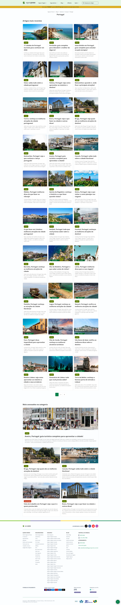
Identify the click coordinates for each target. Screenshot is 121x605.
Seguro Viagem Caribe (51, 555)
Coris (36, 538)
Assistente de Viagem (70, 555)
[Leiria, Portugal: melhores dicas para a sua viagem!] (86, 253)
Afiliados (24, 540)
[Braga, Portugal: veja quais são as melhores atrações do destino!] (86, 105)
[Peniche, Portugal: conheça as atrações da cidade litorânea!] (35, 291)
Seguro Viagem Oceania (52, 569)
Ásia (67, 547)
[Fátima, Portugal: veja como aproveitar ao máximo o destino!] (60, 69)
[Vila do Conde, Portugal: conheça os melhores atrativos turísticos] (60, 327)
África (67, 545)
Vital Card (37, 551)
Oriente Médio (69, 551)
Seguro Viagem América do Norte (54, 540)
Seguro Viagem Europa (52, 536)
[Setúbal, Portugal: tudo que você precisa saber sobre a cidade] (60, 216)
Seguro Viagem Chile (51, 553)
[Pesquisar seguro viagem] (118, 602)
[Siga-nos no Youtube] (93, 526)
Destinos (68, 536)
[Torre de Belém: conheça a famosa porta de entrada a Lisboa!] (86, 364)
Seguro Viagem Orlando (52, 544)
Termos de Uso (26, 544)
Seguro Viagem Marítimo (52, 573)
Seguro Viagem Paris (51, 545)
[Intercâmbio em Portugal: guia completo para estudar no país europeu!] (86, 32)
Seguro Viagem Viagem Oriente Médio (55, 571)
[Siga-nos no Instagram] (96, 526)
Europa (67, 538)
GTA (36, 547)
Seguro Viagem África (51, 562)
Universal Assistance (39, 544)
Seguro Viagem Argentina (52, 551)
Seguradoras (53, 3)
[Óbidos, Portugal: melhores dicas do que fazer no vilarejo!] (35, 179)
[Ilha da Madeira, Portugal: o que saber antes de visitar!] (60, 253)
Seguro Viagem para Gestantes (53, 577)
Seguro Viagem (42, 3)
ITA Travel (37, 542)
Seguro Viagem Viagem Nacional (54, 567)
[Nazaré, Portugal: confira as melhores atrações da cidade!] (86, 291)
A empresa (25, 536)
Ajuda (76, 3)
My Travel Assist (38, 549)
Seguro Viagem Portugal (52, 547)
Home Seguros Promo (27, 534)
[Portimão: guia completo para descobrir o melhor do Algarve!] (60, 32)
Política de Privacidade (27, 542)
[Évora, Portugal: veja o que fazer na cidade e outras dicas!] (60, 105)
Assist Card (37, 540)
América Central (69, 544)
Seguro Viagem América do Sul (53, 556)
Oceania (68, 549)
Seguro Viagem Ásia (51, 564)
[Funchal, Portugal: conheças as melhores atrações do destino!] (86, 216)
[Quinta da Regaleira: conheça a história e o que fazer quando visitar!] (60, 179)
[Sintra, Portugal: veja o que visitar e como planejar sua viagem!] (86, 179)
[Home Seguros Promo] (29, 3)
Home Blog (68, 534)
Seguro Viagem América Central (53, 558)
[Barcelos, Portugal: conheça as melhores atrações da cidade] (35, 253)
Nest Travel (37, 558)
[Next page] (64, 394)
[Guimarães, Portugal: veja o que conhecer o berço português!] (35, 143)
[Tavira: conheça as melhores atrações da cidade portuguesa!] (35, 105)
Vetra (36, 564)
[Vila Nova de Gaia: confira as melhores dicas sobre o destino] (86, 327)
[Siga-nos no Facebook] (89, 526)
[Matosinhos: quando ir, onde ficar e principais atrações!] (86, 69)
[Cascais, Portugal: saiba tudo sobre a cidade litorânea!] (86, 143)
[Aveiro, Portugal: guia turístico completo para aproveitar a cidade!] (60, 143)
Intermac (37, 560)
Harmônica (37, 555)
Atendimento (25, 538)
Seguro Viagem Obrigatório (53, 575)
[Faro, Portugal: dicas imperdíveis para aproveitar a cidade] (35, 327)
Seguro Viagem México (52, 560)
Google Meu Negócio (27, 547)
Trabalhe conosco (26, 545)
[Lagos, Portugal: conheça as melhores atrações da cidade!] (60, 291)
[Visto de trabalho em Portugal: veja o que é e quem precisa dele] (41, 491)
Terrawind (37, 562)
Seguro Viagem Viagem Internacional (55, 566)
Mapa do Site (69, 558)
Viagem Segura (69, 556)
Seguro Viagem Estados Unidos (53, 538)
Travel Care (37, 556)
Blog (62, 3)
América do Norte (70, 540)
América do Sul (69, 542)
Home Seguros (50, 534)
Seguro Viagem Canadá (52, 542)
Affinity (36, 545)
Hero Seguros (38, 553)
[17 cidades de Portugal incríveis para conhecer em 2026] (35, 32)
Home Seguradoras (39, 534)
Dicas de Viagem (69, 553)
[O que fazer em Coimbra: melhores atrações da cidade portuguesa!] (35, 216)
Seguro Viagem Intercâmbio (53, 578)
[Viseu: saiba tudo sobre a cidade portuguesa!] (35, 69)
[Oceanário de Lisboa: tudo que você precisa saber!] (60, 364)
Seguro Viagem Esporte (52, 582)
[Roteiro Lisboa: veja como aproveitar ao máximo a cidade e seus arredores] (35, 364)
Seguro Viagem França (52, 549)
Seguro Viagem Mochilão (52, 580)
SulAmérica (37, 536)
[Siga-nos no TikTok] (86, 526)
